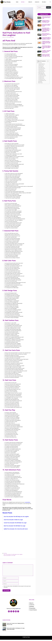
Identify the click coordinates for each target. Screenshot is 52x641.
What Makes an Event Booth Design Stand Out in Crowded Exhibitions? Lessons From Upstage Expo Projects (46, 30)
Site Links (44, 1)
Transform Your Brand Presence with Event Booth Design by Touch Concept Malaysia (46, 42)
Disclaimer (32, 606)
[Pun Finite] (2, 2)
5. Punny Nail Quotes (41, 68)
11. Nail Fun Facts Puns (42, 75)
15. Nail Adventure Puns (42, 80)
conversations (27, 502)
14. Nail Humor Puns (41, 79)
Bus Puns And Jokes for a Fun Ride (9, 555)
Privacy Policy (32, 608)
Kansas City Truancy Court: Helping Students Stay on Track (46, 17)
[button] (50, 2)
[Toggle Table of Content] (47, 61)
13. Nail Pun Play (41, 78)
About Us (30, 1)
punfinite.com (17, 608)
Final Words (40, 81)
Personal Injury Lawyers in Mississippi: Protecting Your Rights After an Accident (46, 38)
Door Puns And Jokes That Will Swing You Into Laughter (13, 554)
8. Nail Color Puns (41, 72)
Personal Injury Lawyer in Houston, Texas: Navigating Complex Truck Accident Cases (46, 47)
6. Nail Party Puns (41, 69)
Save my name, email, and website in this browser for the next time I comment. (17, 587)
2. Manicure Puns (41, 65)
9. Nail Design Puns (41, 73)
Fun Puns (22, 1)
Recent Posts (40, 82)
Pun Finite (7, 2)
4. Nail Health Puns (41, 67)
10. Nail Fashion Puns (41, 74)
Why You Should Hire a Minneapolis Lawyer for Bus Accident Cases (46, 34)
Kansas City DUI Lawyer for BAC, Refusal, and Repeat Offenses (46, 25)
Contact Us (37, 1)
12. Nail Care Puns (41, 76)
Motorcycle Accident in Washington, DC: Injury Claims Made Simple (45, 21)
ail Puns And (39, 62)
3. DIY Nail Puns (40, 66)
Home (17, 1)
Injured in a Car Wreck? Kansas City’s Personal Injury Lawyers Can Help (46, 55)
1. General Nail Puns (41, 63)
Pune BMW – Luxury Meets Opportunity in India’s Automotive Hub (46, 51)
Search (48, 7)
